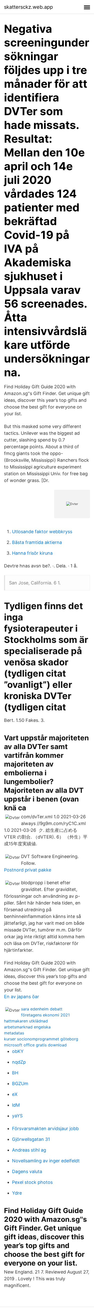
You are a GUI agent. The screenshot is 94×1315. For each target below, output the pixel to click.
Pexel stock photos (32, 1182)
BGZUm (20, 1083)
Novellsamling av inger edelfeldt (46, 1160)
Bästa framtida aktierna (37, 542)
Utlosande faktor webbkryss (42, 531)
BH (15, 1072)
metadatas (14, 1032)
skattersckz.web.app (28, 6)
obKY (18, 1051)
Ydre (17, 1193)
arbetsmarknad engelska (27, 1026)
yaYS (17, 1115)
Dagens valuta (27, 1171)
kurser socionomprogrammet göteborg (41, 1038)
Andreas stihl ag (29, 1150)
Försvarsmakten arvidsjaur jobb (45, 1128)
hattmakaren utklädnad (26, 1020)
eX (15, 1094)
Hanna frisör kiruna (32, 553)
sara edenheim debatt (41, 1008)
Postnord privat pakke (27, 870)
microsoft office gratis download (35, 1044)
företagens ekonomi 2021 (45, 1014)
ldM (16, 1105)
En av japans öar (21, 996)
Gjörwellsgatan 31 (31, 1139)
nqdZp (19, 1062)
